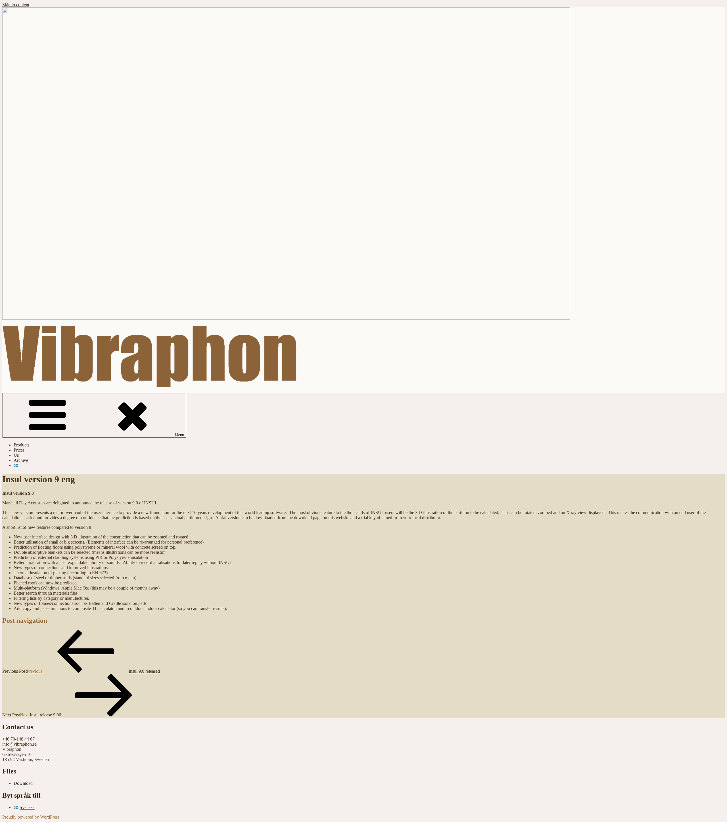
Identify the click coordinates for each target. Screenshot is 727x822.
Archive (21, 460)
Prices (19, 450)
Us (16, 455)
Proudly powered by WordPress (30, 817)
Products (21, 445)
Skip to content (15, 4)
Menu (179, 435)
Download (23, 783)
